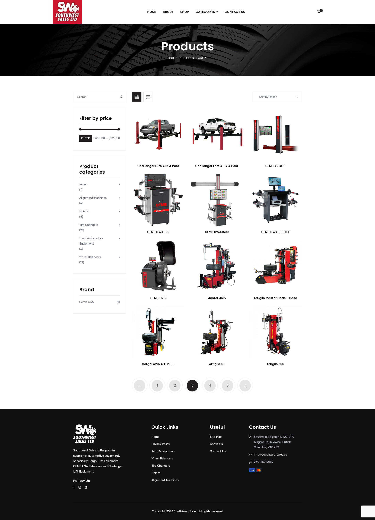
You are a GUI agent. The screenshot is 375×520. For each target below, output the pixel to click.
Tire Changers (88, 225)
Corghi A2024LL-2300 (158, 364)
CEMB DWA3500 (217, 232)
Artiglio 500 (275, 364)
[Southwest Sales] (67, 11)
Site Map (216, 437)
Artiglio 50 (217, 364)
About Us (216, 444)
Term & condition (163, 451)
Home (151, 12)
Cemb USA (86, 302)
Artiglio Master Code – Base (275, 298)
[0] (318, 11)
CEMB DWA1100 (158, 232)
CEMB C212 (158, 298)
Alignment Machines (93, 198)
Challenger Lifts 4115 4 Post (158, 166)
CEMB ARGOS (275, 166)
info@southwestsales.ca (270, 454)
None (82, 184)
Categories (205, 12)
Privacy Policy (160, 444)
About (168, 12)
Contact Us (234, 12)
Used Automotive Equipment (91, 241)
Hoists (83, 211)
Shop (184, 12)
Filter (85, 138)
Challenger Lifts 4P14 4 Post (216, 166)
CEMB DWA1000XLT (275, 232)
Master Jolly (216, 298)
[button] (166, 137)
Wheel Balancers (90, 257)
